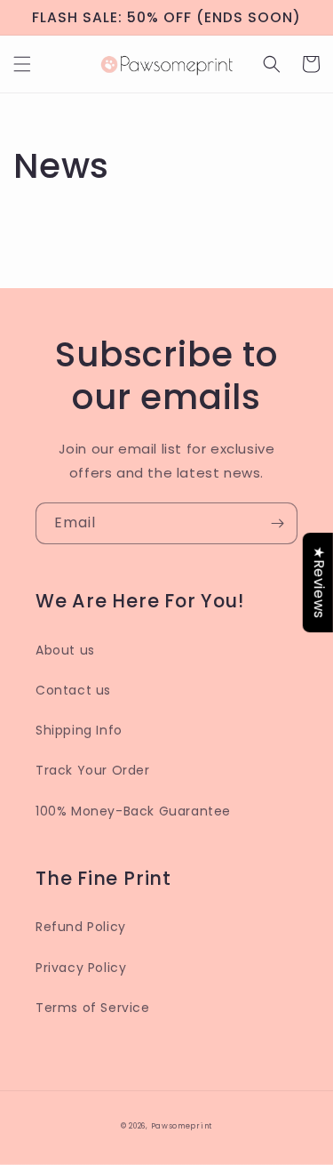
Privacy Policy (81, 967)
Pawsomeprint (181, 1126)
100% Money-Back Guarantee (133, 811)
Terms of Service (93, 1007)
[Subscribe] (277, 523)
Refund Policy (81, 927)
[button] (22, 64)
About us (65, 650)
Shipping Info (79, 730)
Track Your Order (93, 770)
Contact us (73, 690)
